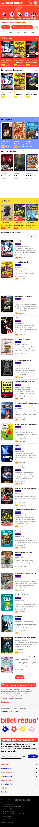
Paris (15, 709)
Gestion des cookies (10, 819)
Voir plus (19, 677)
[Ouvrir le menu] (3, 3)
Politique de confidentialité (12, 806)
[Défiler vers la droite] (37, 16)
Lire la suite (5, 702)
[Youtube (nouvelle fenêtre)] (14, 729)
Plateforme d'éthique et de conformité (15, 814)
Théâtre (23, 709)
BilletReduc (5, 709)
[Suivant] (37, 53)
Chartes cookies (8, 811)
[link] (4, 15)
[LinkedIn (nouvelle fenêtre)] (32, 729)
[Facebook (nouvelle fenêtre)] (5, 729)
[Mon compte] (35, 3)
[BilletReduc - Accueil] (14, 3)
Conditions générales (10, 804)
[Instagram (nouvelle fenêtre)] (23, 729)
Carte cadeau (6, 780)
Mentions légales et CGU (11, 809)
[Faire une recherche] (30, 3)
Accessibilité (7, 816)
